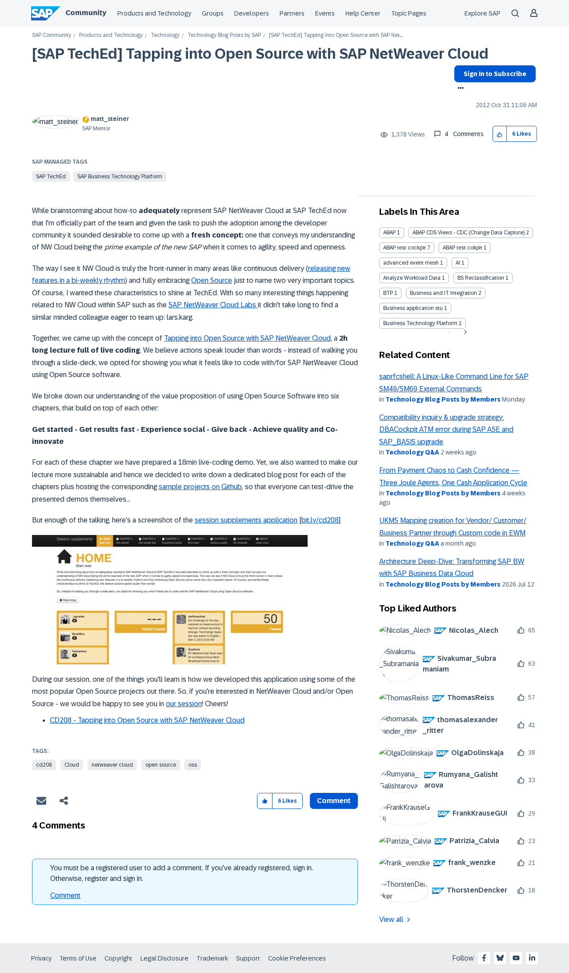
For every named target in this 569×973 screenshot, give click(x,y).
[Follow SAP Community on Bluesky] (500, 957)
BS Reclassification (480, 278)
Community (85, 12)
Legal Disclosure (164, 958)
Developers (251, 13)
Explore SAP (483, 13)
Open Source (211, 280)
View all (391, 919)
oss (192, 765)
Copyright (118, 958)
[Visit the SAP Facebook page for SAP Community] (484, 957)
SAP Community (51, 35)
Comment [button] (334, 800)
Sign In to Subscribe (495, 73)
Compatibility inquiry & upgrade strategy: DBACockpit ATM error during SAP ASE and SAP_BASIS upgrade (446, 430)
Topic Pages (408, 13)
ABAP (389, 232)
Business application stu (413, 308)
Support (248, 958)
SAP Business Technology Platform (119, 176)
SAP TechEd (51, 176)
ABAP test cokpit (462, 248)
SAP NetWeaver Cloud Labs (213, 305)
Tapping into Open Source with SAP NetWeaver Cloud (247, 338)
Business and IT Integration (443, 293)
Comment (65, 895)
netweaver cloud (112, 765)
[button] (500, 134)
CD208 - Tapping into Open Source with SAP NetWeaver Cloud (147, 720)
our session (184, 704)
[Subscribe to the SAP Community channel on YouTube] (516, 957)
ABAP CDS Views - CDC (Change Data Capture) (469, 232)
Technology (165, 35)
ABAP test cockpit (404, 248)
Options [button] (459, 88)
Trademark (212, 958)
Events (325, 13)
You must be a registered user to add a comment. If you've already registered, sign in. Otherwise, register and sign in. (181, 873)
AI (458, 263)
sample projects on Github (200, 487)
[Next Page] (464, 332)
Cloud (71, 765)
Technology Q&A (412, 452)
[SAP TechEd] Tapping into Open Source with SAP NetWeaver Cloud (260, 54)
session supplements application (246, 520)
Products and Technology (154, 13)
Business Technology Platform (420, 323)
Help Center (363, 13)
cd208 (44, 765)
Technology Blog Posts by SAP (224, 35)
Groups (213, 13)
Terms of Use (78, 958)
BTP (388, 293)
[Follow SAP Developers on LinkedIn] (532, 957)
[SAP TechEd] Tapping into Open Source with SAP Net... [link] (335, 35)
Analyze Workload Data (412, 278)
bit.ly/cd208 (320, 520)
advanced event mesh (411, 263)
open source (160, 765)
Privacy (41, 958)
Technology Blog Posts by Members (443, 399)
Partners (292, 13)
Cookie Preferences (297, 958)
